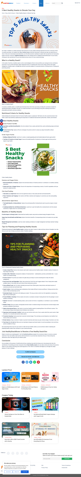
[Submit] (62, 3)
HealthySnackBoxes (28, 334)
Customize (8, 471)
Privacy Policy (44, 467)
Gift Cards (8, 385)
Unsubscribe (64, 467)
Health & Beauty (11, 13)
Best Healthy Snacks (25, 52)
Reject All (17, 471)
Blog (6, 13)
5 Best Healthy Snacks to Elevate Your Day (25, 13)
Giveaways (4, 385)
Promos (39, 437)
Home (3, 13)
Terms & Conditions (66, 465)
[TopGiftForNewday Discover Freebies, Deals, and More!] (7, 3)
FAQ (42, 465)
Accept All (25, 471)
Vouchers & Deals (8, 437)
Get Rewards (28, 385)
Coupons (6, 412)
